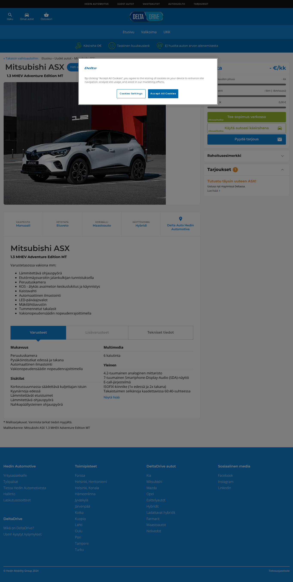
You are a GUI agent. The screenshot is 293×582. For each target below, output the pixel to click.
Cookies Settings (131, 93)
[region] (148, 81)
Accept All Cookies (163, 93)
